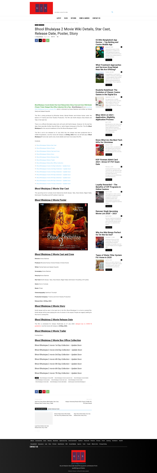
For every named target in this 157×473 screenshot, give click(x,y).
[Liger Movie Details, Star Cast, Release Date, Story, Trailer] (44, 418)
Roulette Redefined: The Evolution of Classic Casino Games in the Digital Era (108, 92)
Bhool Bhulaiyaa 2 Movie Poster (46, 148)
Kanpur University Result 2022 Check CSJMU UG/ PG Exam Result (79, 402)
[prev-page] (36, 431)
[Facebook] (36, 40)
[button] (112, 12)
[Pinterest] (44, 40)
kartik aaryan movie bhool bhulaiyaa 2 (76, 381)
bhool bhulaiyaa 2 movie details (81, 377)
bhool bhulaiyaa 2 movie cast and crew (63, 377)
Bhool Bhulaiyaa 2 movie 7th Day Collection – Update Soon (53, 183)
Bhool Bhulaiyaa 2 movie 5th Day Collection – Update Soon (53, 177)
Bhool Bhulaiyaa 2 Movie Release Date (48, 157)
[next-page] (38, 431)
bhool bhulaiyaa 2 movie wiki (42, 381)
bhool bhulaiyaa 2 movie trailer (75, 379)
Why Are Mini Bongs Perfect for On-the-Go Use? (108, 233)
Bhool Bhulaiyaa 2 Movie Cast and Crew (48, 151)
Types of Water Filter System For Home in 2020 (109, 256)
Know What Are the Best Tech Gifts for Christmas (109, 141)
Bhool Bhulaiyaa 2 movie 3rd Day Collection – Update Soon (54, 172)
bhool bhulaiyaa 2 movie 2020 (46, 377)
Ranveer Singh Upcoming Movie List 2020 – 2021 (107, 212)
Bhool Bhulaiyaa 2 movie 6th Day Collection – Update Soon (53, 180)
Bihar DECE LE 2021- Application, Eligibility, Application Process (105, 117)
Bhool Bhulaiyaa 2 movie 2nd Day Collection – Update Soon (54, 169)
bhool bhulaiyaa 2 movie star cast (59, 379)
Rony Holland (39, 36)
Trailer (40, 22)
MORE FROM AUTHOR (53, 409)
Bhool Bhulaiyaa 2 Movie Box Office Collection (50, 163)
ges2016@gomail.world (78, 463)
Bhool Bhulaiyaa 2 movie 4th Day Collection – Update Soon (54, 174)
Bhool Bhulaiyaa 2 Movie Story (45, 154)
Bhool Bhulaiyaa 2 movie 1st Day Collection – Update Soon (53, 166)
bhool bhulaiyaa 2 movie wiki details (58, 381)
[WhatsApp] (47, 40)
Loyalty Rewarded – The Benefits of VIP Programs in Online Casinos (108, 187)
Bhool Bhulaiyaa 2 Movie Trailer (46, 160)
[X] (40, 40)
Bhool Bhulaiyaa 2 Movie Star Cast (46, 145)
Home (36, 22)
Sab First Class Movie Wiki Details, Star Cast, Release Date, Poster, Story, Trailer (47, 402)
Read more (108, 59)
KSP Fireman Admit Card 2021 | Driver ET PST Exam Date (108, 162)
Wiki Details (41, 25)
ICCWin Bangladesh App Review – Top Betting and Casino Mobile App (107, 42)
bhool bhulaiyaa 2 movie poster (43, 379)
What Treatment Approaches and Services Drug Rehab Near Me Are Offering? (108, 67)
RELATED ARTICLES (41, 409)
